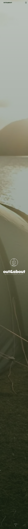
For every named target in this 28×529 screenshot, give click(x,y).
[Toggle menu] (25, 2)
